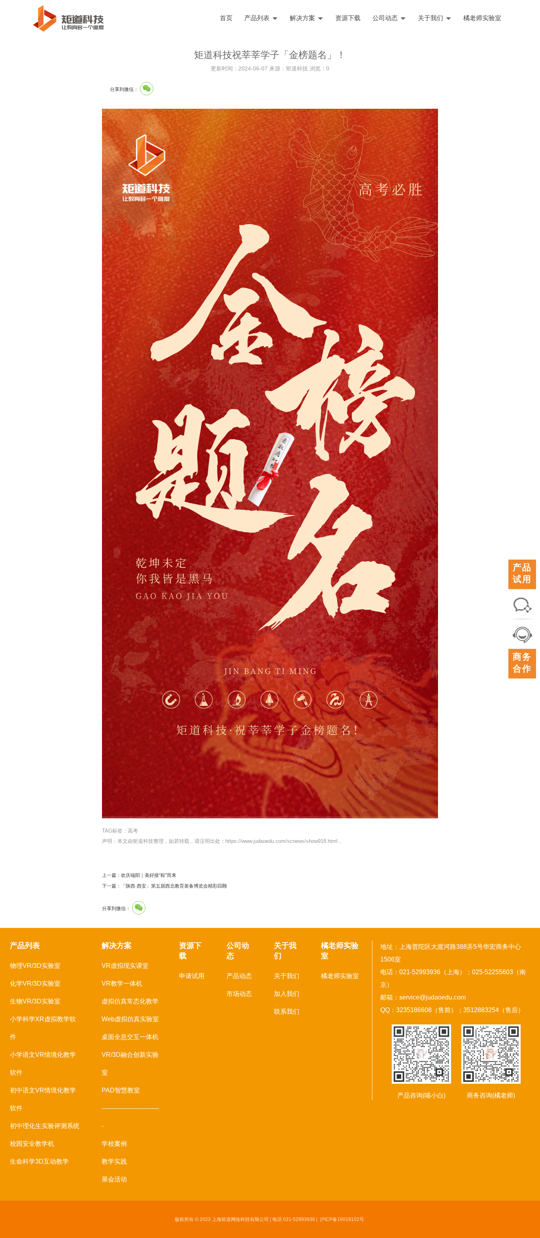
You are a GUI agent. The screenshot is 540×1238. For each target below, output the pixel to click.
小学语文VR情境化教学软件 (43, 1063)
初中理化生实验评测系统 (44, 1126)
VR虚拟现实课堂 (125, 965)
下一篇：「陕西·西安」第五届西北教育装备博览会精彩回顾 (164, 886)
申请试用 (191, 976)
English (511, 18)
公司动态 (385, 18)
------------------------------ (130, 1117)
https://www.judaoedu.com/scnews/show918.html (281, 841)
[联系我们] (522, 604)
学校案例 (114, 1143)
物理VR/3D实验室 (35, 965)
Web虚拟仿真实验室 (130, 1019)
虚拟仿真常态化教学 (130, 1001)
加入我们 (286, 993)
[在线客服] (522, 634)
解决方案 (302, 18)
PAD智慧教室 (121, 1090)
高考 (133, 831)
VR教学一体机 (122, 983)
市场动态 (239, 993)
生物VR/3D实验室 (35, 1001)
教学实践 (114, 1161)
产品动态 (239, 976)
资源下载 (348, 18)
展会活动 (114, 1179)
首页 (226, 18)
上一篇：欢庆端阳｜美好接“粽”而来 (139, 875)
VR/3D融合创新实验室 (130, 1063)
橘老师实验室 (482, 18)
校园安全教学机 (32, 1143)
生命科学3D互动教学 (39, 1161)
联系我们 (286, 1011)
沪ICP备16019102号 (342, 1219)
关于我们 (430, 18)
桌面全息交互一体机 (130, 1037)
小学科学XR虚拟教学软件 (43, 1028)
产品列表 (257, 18)
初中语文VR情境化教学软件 (43, 1099)
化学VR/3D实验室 (35, 983)
